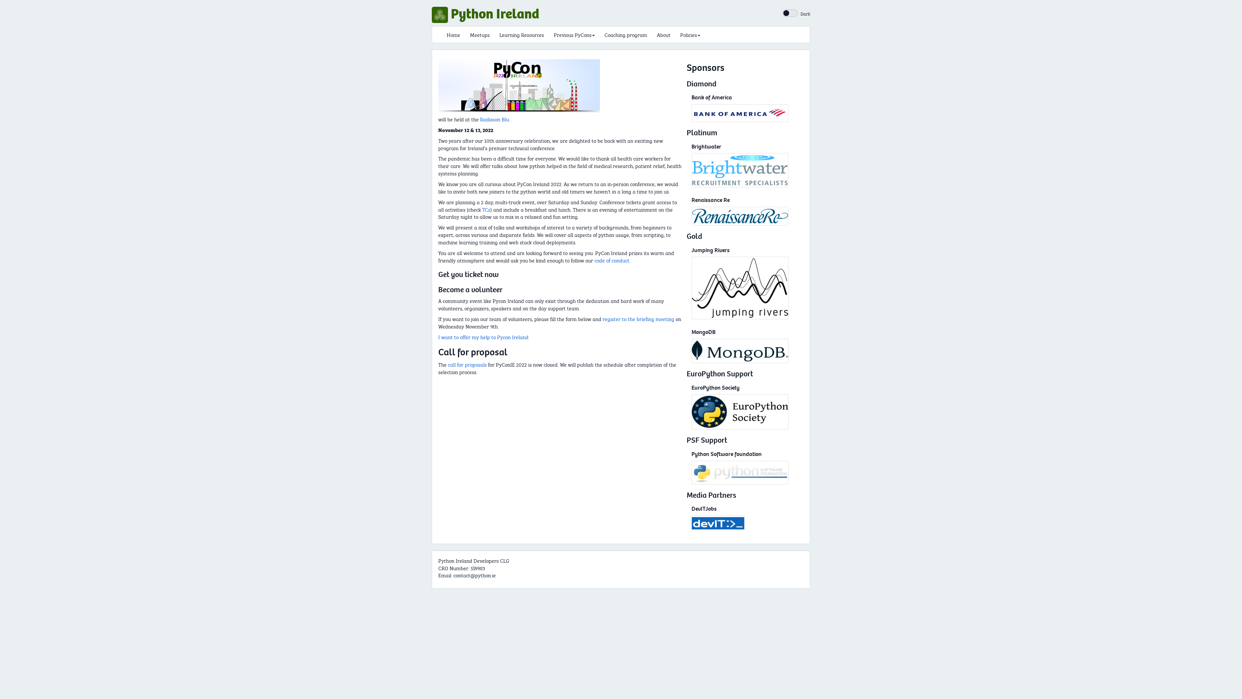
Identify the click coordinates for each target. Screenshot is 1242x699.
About (663, 34)
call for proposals (467, 364)
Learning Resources (521, 34)
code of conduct (611, 260)
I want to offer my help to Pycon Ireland (483, 337)
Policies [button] (688, 34)
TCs (486, 209)
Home (453, 34)
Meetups (480, 34)
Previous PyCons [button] (573, 34)
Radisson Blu (494, 119)
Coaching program (626, 34)
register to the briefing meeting (638, 319)
